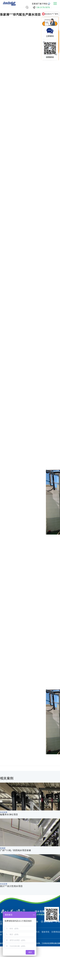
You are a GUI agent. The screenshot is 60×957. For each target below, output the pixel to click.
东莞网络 (48, 952)
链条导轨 (45, 931)
